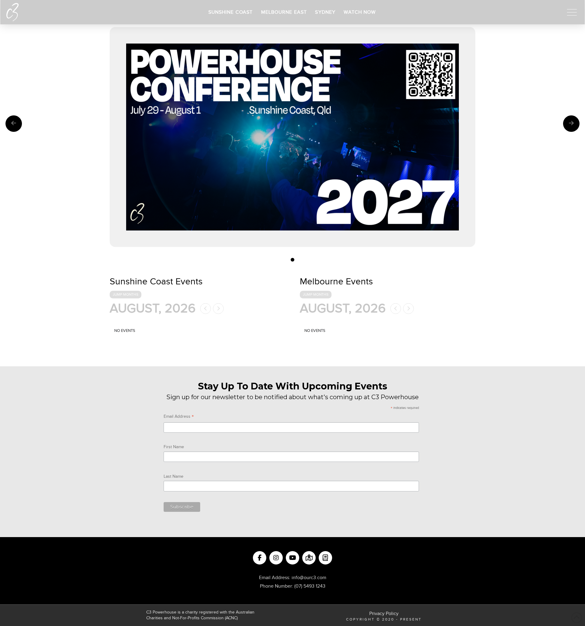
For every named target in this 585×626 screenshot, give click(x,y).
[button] (572, 12)
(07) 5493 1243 (309, 586)
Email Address (179, 417)
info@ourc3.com (309, 578)
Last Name (173, 476)
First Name (174, 446)
